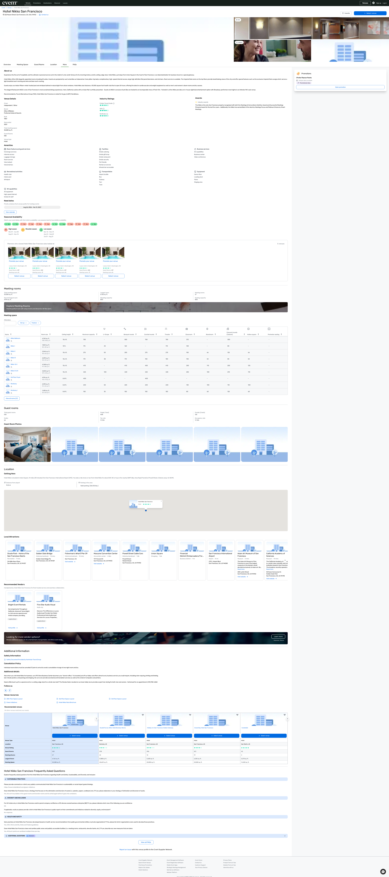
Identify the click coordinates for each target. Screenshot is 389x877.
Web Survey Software (173, 870)
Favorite (347, 13)
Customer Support (200, 865)
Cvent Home (198, 860)
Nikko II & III (14, 371)
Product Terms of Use (229, 862)
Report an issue (125, 849)
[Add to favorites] (143, 715)
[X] (5, 690)
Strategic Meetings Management (176, 867)
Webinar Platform (172, 872)
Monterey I (14, 390)
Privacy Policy (227, 860)
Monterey (14, 384)
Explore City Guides (144, 867)
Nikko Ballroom (15, 338)
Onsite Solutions (143, 870)
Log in (385, 3)
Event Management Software (175, 860)
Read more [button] (241, 569)
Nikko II (13, 351)
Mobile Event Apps (172, 865)
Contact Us (198, 862)
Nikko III (13, 358)
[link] (19, 597)
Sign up (378, 3)
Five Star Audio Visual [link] (46, 605)
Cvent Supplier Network (145, 860)
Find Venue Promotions (145, 865)
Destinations (47, 3)
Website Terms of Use (229, 865)
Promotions (37, 3)
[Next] (285, 560)
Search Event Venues (145, 862)
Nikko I (13, 346)
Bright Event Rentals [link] (17, 605)
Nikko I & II (14, 364)
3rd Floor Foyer (15, 377)
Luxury (65, 3)
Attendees (7, 320)
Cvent (3, 7)
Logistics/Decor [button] (12, 619)
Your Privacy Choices (201, 867)
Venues (28, 3)
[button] (116, 39)
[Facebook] (9, 690)
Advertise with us (228, 867)
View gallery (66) (381, 58)
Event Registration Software (175, 862)
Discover (57, 3)
